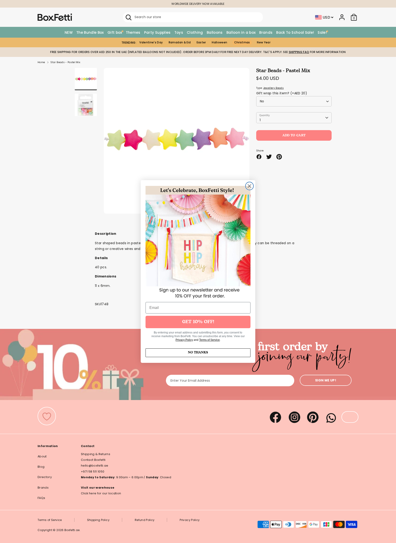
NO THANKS (198, 352)
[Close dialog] (249, 186)
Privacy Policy (184, 339)
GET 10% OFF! (198, 322)
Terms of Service (209, 339)
